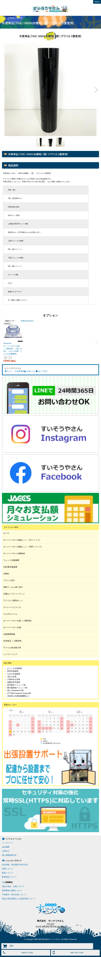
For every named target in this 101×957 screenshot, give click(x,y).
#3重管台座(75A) (27, 321)
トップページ (7, 843)
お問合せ (5, 851)
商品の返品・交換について (13, 886)
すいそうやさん (50, 9)
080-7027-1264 (76, 953)
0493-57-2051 (27, 953)
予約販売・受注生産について (14, 894)
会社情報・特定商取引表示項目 (15, 865)
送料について (7, 869)
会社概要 (5, 847)
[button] (5, 90)
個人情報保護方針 (9, 855)
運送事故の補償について (12, 890)
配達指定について (9, 877)
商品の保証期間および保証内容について (18, 899)
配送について (7, 873)
